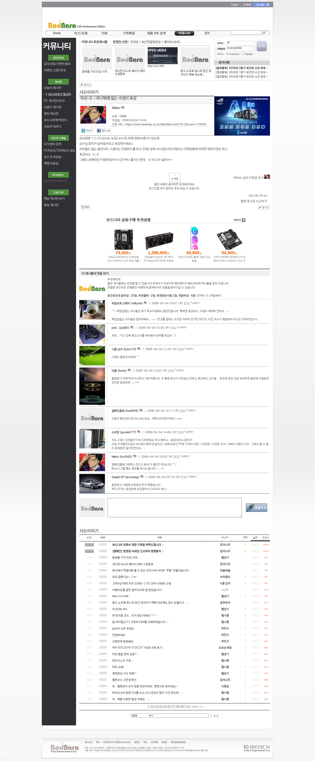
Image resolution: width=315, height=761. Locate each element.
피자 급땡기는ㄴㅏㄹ (124, 577)
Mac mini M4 (156, 66)
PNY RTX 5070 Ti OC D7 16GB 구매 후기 (137, 647)
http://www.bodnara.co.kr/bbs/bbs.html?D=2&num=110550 (165, 124)
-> (57, 94)
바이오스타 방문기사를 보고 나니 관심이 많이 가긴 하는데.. (146, 692)
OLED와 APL (120, 609)
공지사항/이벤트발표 (57, 64)
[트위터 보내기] (87, 131)
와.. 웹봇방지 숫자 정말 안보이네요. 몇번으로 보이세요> (144, 686)
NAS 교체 (117, 667)
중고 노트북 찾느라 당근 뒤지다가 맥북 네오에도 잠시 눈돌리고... (149, 602)
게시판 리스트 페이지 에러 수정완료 (130, 73)
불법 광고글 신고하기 (254, 201)
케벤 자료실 (51, 163)
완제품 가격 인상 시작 (94, 71)
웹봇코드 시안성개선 (124, 680)
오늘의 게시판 (52, 88)
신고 (186, 303)
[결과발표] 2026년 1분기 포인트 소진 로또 (241, 72)
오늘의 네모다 (52, 126)
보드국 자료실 (52, 157)
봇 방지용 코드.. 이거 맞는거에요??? (134, 615)
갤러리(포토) (172, 42)
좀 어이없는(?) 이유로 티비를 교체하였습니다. (139, 622)
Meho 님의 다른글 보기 (249, 178)
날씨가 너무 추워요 (123, 628)
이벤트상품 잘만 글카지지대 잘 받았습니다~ (137, 590)
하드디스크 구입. (122, 660)
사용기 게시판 (52, 107)
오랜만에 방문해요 (123, 641)
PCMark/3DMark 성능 (59, 150)
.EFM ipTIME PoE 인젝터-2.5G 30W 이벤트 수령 (141, 583)
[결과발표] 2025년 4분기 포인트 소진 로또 (241, 76)
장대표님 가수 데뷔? (124, 673)
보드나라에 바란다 (55, 120)
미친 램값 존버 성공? (124, 654)
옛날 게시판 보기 (54, 198)
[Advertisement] (183, 19)
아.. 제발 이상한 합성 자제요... (129, 699)
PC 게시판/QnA (54, 101)
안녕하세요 (118, 635)
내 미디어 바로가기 (56, 181)
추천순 (134, 42)
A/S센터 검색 (52, 144)
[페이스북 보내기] (103, 131)
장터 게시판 (51, 113)
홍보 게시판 (51, 205)
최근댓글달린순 (151, 42)
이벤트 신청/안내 (55, 70)
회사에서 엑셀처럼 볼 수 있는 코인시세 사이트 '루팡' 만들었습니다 (150, 570)
